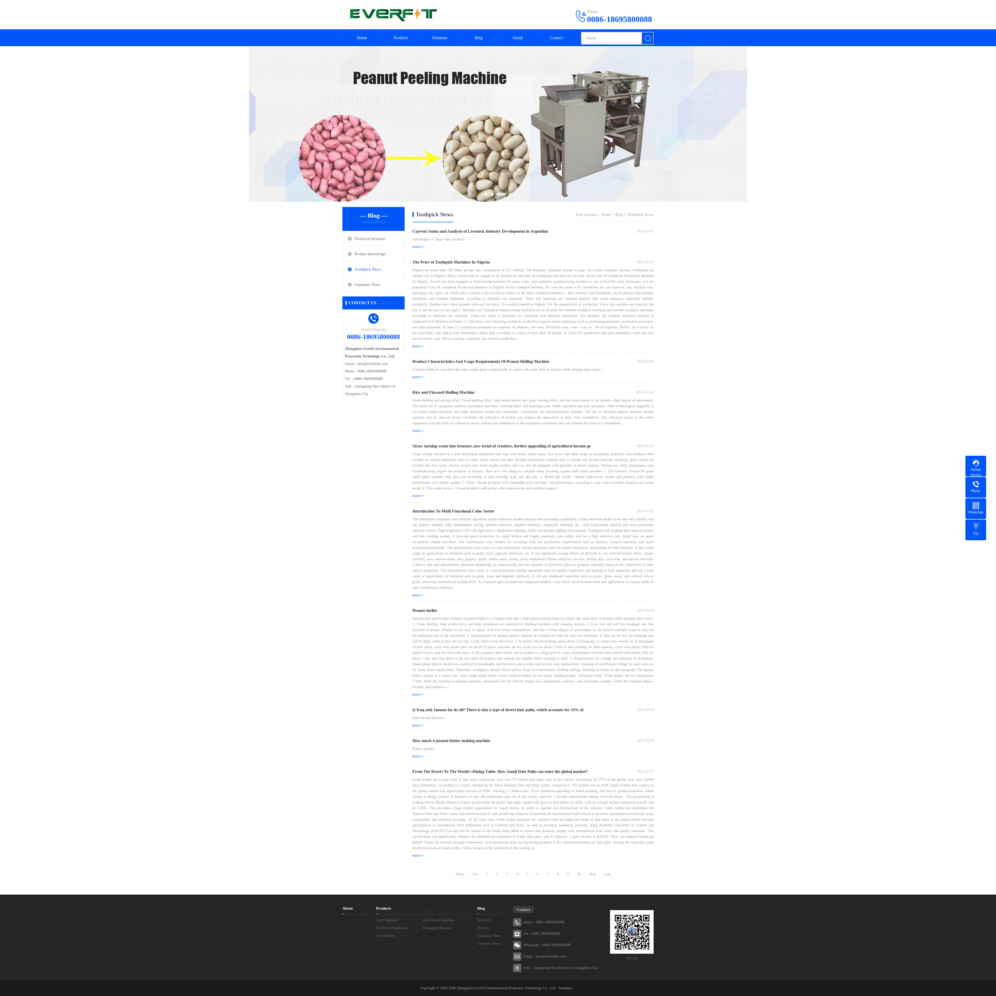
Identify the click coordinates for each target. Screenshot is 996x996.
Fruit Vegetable (387, 920)
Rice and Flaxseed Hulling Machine (443, 392)
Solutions (439, 38)
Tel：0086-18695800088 (541, 934)
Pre (475, 874)
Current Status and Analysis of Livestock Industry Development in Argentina (480, 231)
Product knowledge (370, 254)
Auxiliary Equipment (391, 928)
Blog (479, 38)
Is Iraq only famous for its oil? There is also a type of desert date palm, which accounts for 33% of (497, 710)
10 (579, 874)
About (517, 38)
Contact (556, 38)
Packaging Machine (437, 928)
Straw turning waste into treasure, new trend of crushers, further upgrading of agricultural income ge (501, 446)
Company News (368, 284)
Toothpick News (368, 269)
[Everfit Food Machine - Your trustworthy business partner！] (391, 14)
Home (362, 38)
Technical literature (370, 239)
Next (592, 874)
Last (607, 874)
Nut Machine (385, 936)
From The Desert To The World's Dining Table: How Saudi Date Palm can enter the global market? (500, 771)
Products (401, 38)
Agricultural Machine (438, 920)
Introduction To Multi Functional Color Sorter (453, 511)
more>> (418, 247)
